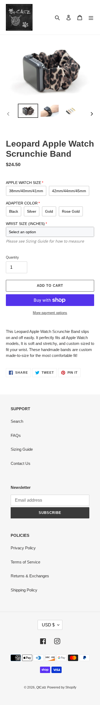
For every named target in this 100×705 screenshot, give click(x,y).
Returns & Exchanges (30, 576)
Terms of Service (25, 562)
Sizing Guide (22, 449)
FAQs (16, 435)
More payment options (50, 313)
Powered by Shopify (61, 687)
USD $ (48, 625)
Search (17, 421)
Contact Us (20, 463)
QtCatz (41, 687)
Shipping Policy (24, 590)
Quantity (12, 257)
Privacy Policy (23, 548)
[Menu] (91, 17)
